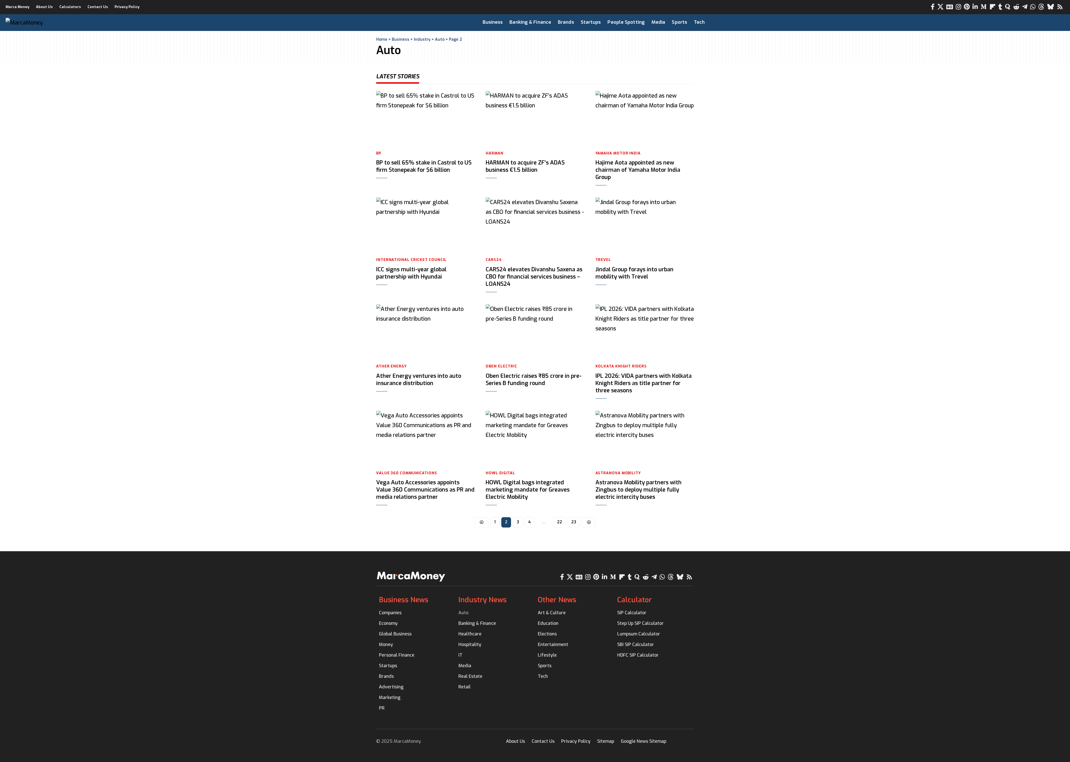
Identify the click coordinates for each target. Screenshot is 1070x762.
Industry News (482, 599)
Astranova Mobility (618, 473)
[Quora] (1008, 6)
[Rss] (1060, 6)
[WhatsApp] (1033, 6)
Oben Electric (501, 366)
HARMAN (494, 153)
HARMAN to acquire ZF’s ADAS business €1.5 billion (525, 166)
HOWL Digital (500, 473)
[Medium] (983, 6)
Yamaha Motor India (618, 153)
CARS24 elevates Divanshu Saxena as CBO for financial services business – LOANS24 (534, 277)
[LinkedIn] (975, 6)
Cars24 (494, 259)
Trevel (603, 259)
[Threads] (1041, 6)
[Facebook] (932, 6)
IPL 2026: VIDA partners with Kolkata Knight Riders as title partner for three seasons (643, 383)
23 (573, 522)
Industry (422, 39)
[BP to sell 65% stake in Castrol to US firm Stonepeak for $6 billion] (425, 118)
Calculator (634, 599)
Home (381, 39)
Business (400, 39)
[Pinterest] (966, 6)
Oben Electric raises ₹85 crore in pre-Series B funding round (534, 379)
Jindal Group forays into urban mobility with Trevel (634, 273)
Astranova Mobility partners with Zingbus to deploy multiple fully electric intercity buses (638, 490)
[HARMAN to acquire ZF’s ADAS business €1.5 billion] (535, 118)
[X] (940, 6)
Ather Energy (391, 366)
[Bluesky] (1051, 6)
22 (559, 522)
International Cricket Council (411, 259)
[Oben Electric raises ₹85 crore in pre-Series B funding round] (535, 331)
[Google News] (949, 6)
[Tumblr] (1000, 6)
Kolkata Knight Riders (621, 366)
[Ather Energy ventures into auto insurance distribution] (425, 331)
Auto (439, 39)
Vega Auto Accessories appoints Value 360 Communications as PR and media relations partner (425, 490)
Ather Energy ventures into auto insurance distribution (418, 379)
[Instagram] (958, 6)
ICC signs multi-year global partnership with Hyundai (411, 273)
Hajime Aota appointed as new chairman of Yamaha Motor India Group (637, 170)
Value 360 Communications (406, 473)
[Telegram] (1025, 6)
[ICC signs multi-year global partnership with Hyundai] (425, 225)
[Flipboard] (992, 6)
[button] (1033, 22)
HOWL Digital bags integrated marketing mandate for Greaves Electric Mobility (528, 490)
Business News (403, 599)
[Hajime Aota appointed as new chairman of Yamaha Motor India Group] (644, 118)
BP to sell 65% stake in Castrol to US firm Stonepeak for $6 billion (423, 166)
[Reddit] (1016, 6)
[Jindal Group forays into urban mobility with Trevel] (644, 225)
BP (378, 153)
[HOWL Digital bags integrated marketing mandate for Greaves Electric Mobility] (535, 438)
